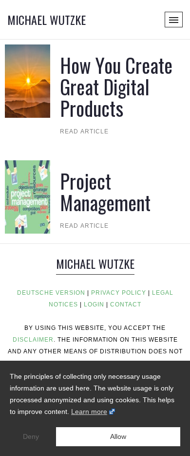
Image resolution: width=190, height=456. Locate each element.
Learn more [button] (89, 411)
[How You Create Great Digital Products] (27, 80)
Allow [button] (118, 436)
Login (94, 304)
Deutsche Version (51, 292)
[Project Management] (27, 196)
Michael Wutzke (46, 19)
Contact (125, 304)
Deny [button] (31, 436)
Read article (84, 131)
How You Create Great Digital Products (116, 86)
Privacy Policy (118, 292)
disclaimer (33, 339)
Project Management (105, 191)
